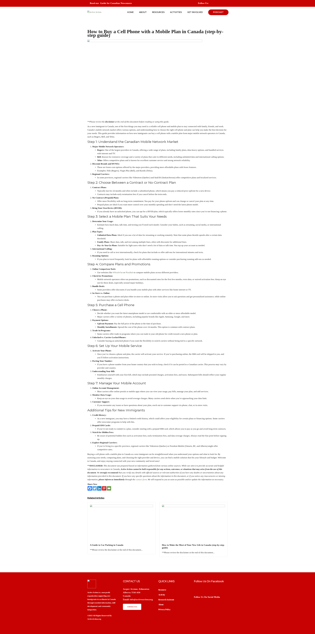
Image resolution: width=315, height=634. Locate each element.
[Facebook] (90, 488)
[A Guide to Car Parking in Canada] (121, 524)
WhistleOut (118, 272)
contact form (141, 479)
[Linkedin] (99, 488)
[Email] (109, 488)
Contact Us (132, 607)
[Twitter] (94, 488)
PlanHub (129, 272)
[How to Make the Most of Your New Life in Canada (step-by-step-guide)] (193, 524)
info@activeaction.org (141, 599)
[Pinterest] (104, 488)
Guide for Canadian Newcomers (116, 3)
